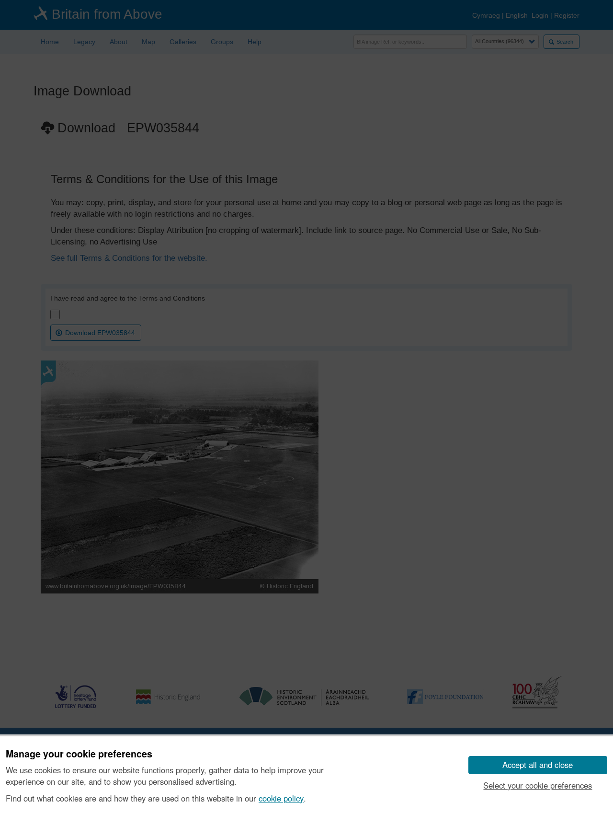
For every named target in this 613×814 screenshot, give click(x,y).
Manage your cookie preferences (79, 754)
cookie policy (281, 798)
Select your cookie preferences (537, 785)
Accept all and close (537, 764)
